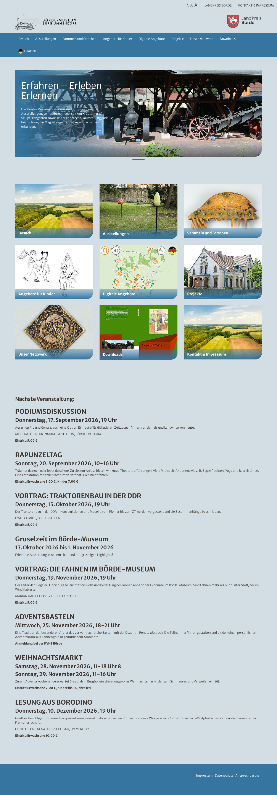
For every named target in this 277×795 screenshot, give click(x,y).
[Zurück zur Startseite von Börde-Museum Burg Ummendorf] (85, 21)
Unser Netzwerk (201, 39)
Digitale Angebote (152, 39)
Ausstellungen (45, 39)
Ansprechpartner (248, 775)
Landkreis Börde (218, 5)
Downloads (228, 39)
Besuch (23, 39)
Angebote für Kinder (117, 39)
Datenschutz (224, 775)
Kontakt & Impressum (256, 5)
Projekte (177, 39)
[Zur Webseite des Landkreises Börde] (212, 21)
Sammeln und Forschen (80, 39)
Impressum (204, 775)
